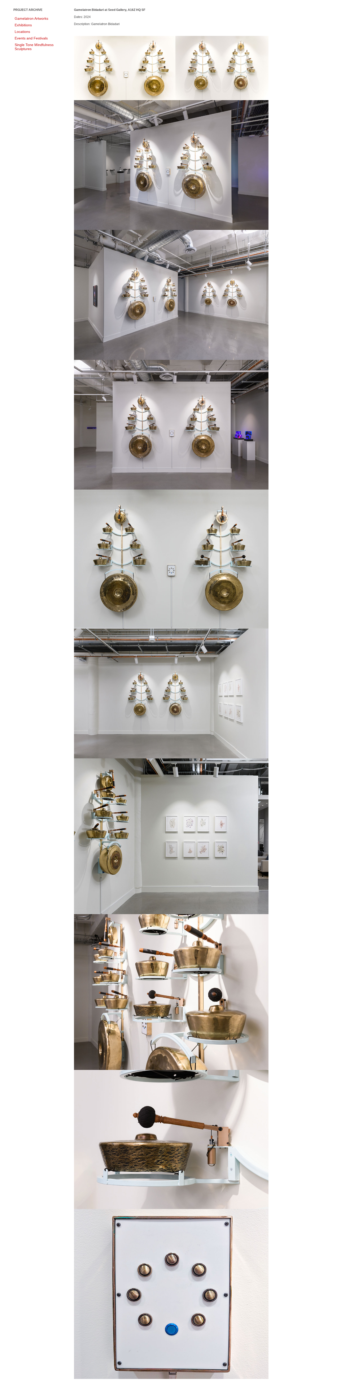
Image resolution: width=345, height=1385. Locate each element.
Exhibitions (23, 25)
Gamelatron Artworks (31, 18)
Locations (22, 32)
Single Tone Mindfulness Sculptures (34, 47)
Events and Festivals (31, 38)
